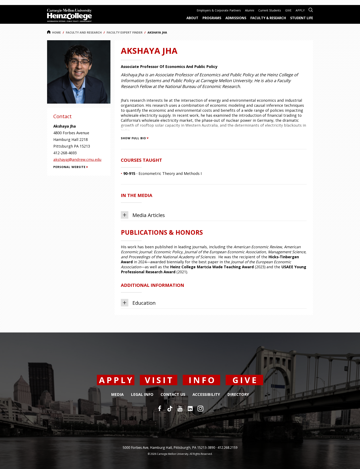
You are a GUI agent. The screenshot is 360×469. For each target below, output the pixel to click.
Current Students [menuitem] (269, 10)
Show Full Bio (133, 138)
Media (117, 394)
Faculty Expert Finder (124, 32)
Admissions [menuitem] (235, 18)
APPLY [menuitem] (300, 10)
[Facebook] (159, 408)
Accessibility (206, 394)
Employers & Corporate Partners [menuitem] (219, 10)
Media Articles (148, 215)
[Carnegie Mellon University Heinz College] (69, 16)
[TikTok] (170, 408)
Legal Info (142, 394)
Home (56, 32)
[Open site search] (311, 9)
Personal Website (69, 167)
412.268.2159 (228, 447)
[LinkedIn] (190, 408)
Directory (238, 394)
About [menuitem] (192, 18)
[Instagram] (200, 408)
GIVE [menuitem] (288, 10)
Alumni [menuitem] (249, 10)
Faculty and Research (84, 32)
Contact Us (173, 394)
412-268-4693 (65, 152)
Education (144, 302)
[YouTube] (180, 408)
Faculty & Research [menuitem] (268, 18)
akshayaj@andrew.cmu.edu (77, 159)
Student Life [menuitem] (301, 18)
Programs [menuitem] (211, 18)
